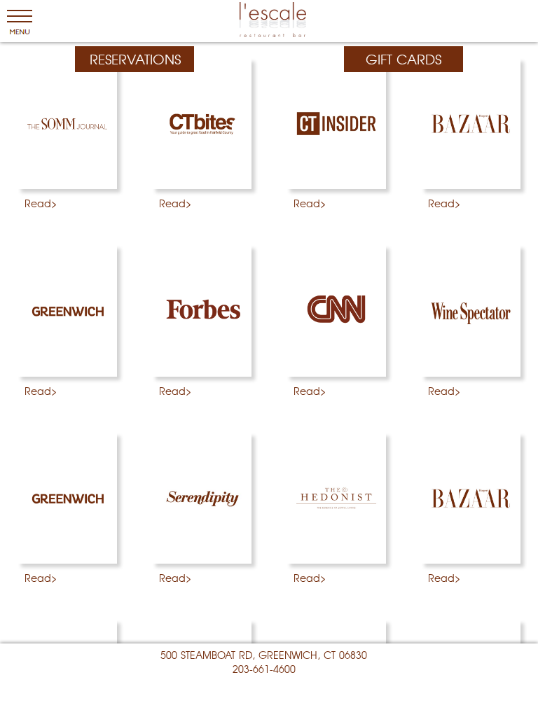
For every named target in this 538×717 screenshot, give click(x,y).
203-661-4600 (264, 669)
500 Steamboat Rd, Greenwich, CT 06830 (263, 655)
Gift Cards (403, 59)
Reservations (135, 59)
